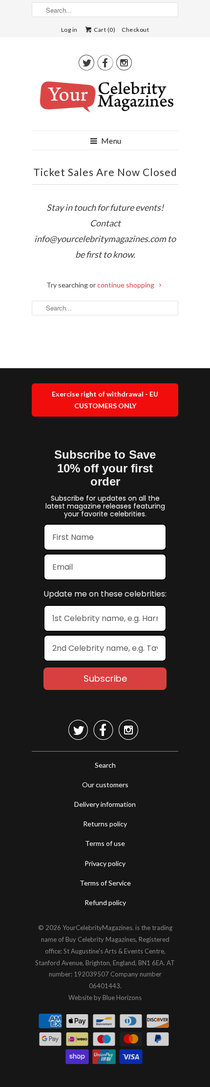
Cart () (104, 29)
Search (105, 765)
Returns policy (105, 824)
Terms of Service (105, 883)
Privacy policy (105, 863)
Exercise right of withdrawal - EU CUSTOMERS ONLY (105, 400)
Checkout (135, 29)
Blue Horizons (122, 997)
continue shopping (126, 285)
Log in (69, 29)
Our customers (105, 784)
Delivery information (105, 804)
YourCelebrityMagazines (97, 928)
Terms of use (105, 843)
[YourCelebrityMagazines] (105, 100)
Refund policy (105, 902)
